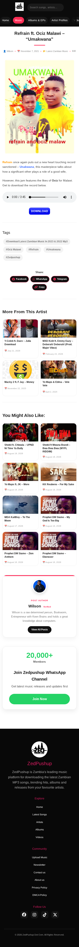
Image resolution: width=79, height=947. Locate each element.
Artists (39, 822)
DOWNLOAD (39, 211)
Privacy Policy (39, 887)
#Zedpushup (13, 257)
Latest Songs (39, 814)
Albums (39, 829)
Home (5, 20)
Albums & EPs (37, 20)
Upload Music (39, 857)
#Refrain (33, 249)
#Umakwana (53, 249)
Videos (39, 837)
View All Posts (39, 629)
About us (39, 880)
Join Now (39, 699)
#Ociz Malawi (13, 249)
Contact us (39, 872)
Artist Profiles (60, 20)
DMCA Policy (39, 895)
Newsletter (39, 864)
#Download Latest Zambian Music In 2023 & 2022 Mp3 (37, 241)
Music (18, 20)
